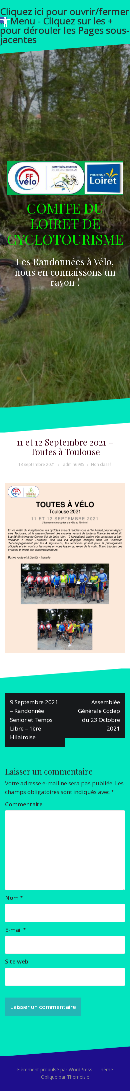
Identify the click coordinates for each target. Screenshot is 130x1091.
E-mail (15, 929)
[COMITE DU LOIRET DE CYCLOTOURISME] (65, 180)
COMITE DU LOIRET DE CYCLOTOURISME (65, 223)
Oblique (49, 1077)
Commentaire (24, 804)
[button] (3, 20)
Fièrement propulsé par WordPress (54, 1069)
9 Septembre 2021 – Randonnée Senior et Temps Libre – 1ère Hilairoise (34, 719)
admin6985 (73, 464)
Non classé (101, 464)
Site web (16, 961)
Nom (14, 897)
